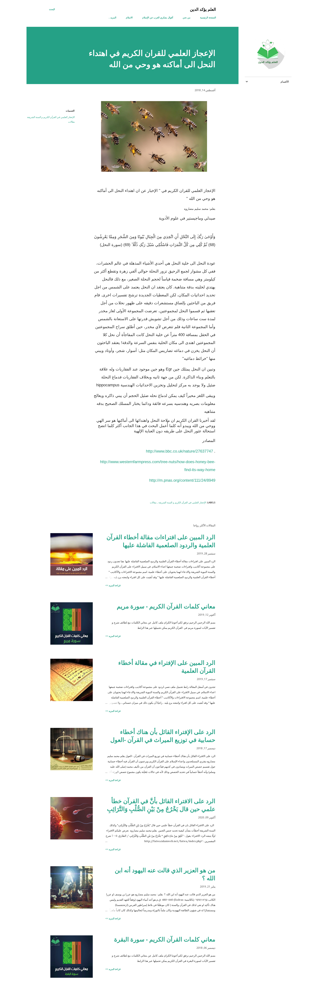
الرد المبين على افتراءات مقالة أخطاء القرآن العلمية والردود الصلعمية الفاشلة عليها (160, 541)
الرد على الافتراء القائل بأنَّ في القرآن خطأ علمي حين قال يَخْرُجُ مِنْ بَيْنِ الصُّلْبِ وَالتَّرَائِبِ (161, 805)
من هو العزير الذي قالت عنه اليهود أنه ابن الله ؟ (165, 874)
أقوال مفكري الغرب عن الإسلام (157, 17)
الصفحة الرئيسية (208, 17)
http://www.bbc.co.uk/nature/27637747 (179, 451)
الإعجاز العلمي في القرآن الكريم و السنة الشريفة (51, 117)
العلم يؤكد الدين (203, 9)
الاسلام (129, 17)
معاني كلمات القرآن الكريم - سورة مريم (166, 606)
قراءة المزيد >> (113, 585)
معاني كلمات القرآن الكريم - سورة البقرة (164, 939)
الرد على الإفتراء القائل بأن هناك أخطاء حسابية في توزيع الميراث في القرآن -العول (162, 736)
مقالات (71, 121)
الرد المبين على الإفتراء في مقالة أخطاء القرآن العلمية (166, 667)
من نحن (186, 17)
